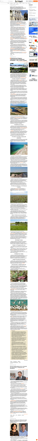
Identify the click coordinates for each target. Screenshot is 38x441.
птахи (19, 362)
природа (19, 361)
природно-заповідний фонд (14, 362)
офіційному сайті (22, 25)
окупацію (25, 325)
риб (12, 316)
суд (13, 54)
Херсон (11, 361)
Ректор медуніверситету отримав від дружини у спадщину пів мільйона (18, 367)
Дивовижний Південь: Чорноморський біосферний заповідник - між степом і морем (18, 59)
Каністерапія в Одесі (32, 15)
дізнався (22, 383)
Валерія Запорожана (13, 400)
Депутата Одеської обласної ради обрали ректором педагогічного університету (18, 421)
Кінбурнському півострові (18, 117)
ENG (32, 1)
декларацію (22, 388)
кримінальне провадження (16, 50)
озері (13, 249)
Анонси (31, 4)
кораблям (21, 162)
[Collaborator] (33, 30)
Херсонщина (15, 361)
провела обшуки (24, 52)
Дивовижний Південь (23, 77)
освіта (11, 54)
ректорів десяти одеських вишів (17, 411)
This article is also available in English (23, 61)
